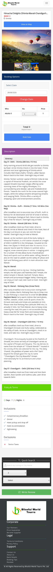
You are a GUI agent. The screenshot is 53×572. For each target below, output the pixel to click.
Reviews (10, 562)
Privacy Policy (12, 543)
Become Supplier (14, 532)
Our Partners (12, 527)
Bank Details (12, 557)
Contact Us (11, 552)
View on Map (26, 24)
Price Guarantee (13, 530)
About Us (10, 555)
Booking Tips (12, 559)
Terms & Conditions (15, 541)
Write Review (28, 492)
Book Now (27, 137)
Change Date (26, 99)
